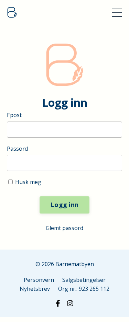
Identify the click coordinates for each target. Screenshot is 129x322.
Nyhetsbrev (35, 288)
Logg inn (64, 204)
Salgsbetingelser (84, 280)
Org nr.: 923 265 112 (83, 288)
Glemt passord (64, 228)
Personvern (39, 280)
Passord (17, 148)
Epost (14, 115)
